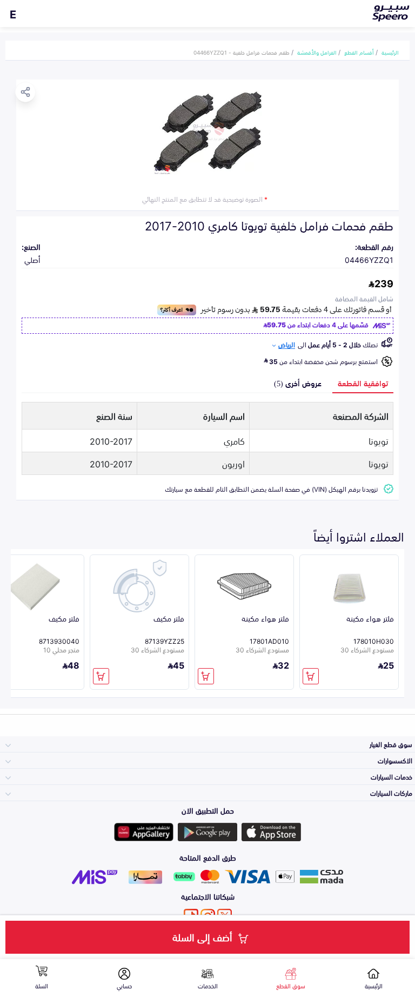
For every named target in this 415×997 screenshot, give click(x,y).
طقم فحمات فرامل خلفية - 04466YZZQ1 (241, 52)
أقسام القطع (359, 52)
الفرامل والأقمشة (317, 52)
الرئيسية (390, 52)
